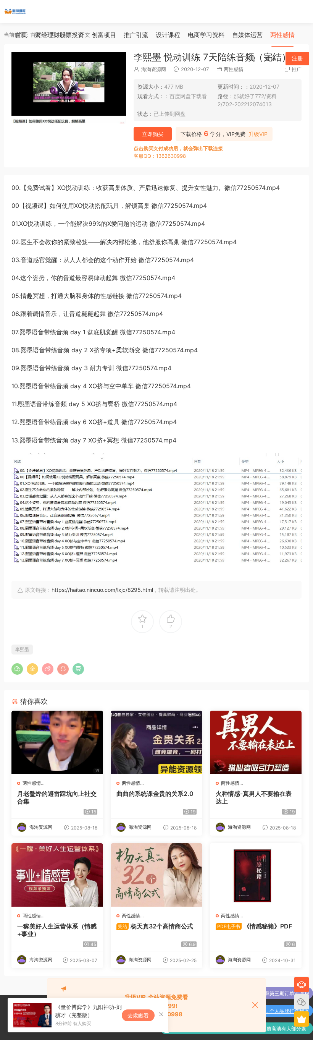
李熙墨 (22, 649)
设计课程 (168, 35)
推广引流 (136, 35)
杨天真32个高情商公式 (155, 926)
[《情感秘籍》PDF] (256, 875)
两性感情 (282, 35)
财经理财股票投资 (59, 35)
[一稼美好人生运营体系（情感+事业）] (57, 875)
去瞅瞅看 (138, 1015)
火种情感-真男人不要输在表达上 (254, 797)
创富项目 (104, 35)
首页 (21, 35)
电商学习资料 (206, 35)
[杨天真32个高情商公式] (156, 875)
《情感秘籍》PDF (254, 926)
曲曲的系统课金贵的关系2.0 (155, 793)
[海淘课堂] (15, 11)
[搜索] (252, 58)
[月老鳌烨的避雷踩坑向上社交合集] (57, 742)
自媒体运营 (247, 35)
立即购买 (152, 134)
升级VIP (258, 134)
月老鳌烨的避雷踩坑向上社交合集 (57, 797)
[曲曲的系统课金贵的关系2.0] (156, 742)
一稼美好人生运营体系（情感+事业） (57, 930)
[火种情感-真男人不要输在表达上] (256, 742)
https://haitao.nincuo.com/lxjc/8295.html (102, 589)
